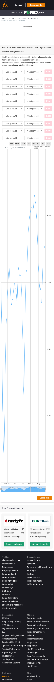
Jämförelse (32, 666)
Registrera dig (36, 5)
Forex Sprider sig (34, 618)
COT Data (6, 591)
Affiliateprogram (9, 639)
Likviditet (6, 594)
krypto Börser (8, 656)
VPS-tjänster (7, 625)
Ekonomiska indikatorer (12, 605)
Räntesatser (7, 567)
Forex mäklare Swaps (36, 625)
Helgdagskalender (10, 570)
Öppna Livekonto (14, 544)
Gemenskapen (33, 560)
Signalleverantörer (10, 628)
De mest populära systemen (39, 567)
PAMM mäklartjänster (12, 642)
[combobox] (12, 72)
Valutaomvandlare (10, 608)
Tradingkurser (8, 659)
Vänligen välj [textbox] (11, 72)
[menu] (51, 5)
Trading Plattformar (11, 649)
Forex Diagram (33, 577)
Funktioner (7, 680)
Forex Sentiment (34, 581)
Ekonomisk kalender (11, 560)
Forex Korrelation (10, 581)
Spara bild (44, 498)
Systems (31, 564)
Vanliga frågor (33, 676)
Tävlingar (31, 574)
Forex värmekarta (10, 601)
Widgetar (6, 676)
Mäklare (5, 618)
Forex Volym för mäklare (38, 628)
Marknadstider (8, 564)
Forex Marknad (9, 574)
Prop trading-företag (11, 622)
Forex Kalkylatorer (10, 598)
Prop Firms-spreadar (36, 656)
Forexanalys (7, 588)
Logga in (19, 5)
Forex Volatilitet (9, 577)
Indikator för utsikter (36, 584)
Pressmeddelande (35, 639)
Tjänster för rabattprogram (14, 645)
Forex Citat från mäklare (38, 622)
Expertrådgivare (9, 652)
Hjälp (29, 680)
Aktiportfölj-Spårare (11, 663)
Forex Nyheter (8, 584)
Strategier (31, 570)
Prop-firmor (32, 646)
